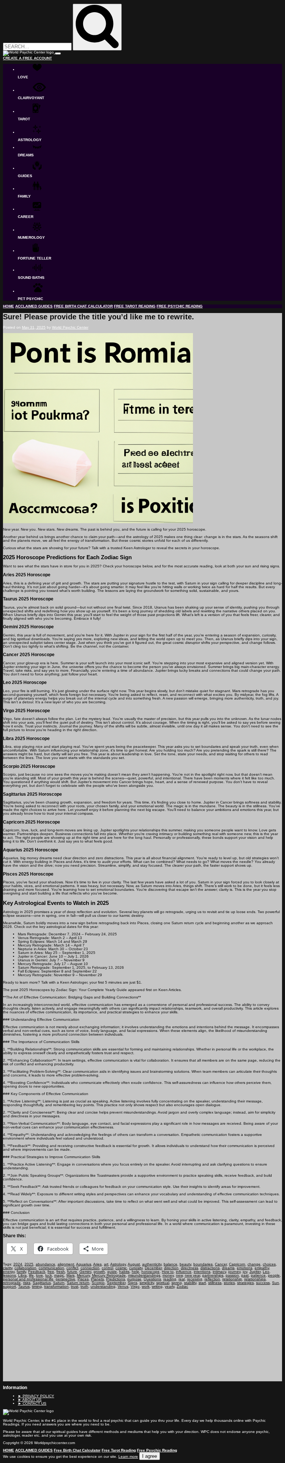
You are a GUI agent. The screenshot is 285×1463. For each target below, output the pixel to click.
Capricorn (237, 1264)
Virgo (135, 1286)
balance (170, 1264)
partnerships (212, 1275)
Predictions (115, 1279)
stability (190, 1283)
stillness (215, 1283)
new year (192, 1275)
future (72, 1272)
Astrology (118, 1264)
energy (8, 1272)
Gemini (85, 1272)
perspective (65, 1279)
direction (171, 1268)
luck (48, 1275)
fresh (60, 1272)
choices (269, 1264)
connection (90, 1268)
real (181, 1279)
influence (183, 1272)
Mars (70, 1275)
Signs (132, 1283)
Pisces (83, 1279)
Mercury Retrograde (109, 1275)
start (202, 1283)
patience (258, 1275)
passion (232, 1275)
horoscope (150, 1272)
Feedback (36, 1272)
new (179, 1275)
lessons (9, 1275)
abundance (45, 1264)
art (106, 1264)
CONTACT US (32, 1403)
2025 (28, 1264)
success (263, 1283)
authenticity (151, 1264)
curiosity (135, 1268)
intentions (202, 1272)
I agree (149, 1456)
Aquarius (83, 1264)
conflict (72, 1268)
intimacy (219, 1272)
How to (168, 1272)
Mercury (83, 1275)
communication (51, 1268)
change (254, 1264)
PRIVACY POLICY (36, 1396)
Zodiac (182, 1286)
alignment (66, 1264)
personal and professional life (28, 1279)
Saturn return (78, 1283)
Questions (152, 1279)
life (31, 1275)
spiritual (162, 1283)
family (21, 1272)
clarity (7, 1268)
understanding (103, 1286)
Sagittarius (42, 1283)
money (168, 1275)
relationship (232, 1279)
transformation (56, 1286)
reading (169, 1279)
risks (26, 1283)
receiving (194, 1279)
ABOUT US (30, 1400)
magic (59, 1275)
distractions (210, 1268)
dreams (228, 1268)
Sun (275, 1283)
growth (99, 1272)
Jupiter (255, 1272)
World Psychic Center (70, 327)
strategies (245, 1283)
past (245, 1275)
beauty (185, 1264)
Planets (97, 1279)
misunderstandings (144, 1275)
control (107, 1268)
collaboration (25, 1268)
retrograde (12, 1283)
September (116, 1283)
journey (234, 1272)
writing (157, 1286)
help (135, 1272)
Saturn (59, 1283)
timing (37, 1286)
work (146, 1286)
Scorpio (98, 1283)
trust (74, 1286)
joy (245, 1272)
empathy (262, 1268)
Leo (266, 1272)
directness (189, 1268)
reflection (212, 1279)
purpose (134, 1279)
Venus (123, 1286)
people (274, 1275)
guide (112, 1272)
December (153, 1268)
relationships (255, 1279)
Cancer (221, 1264)
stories (229, 1283)
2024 (17, 1264)
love (39, 1275)
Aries (97, 1264)
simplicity (147, 1283)
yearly (169, 1286)
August (134, 1264)
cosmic (121, 1268)
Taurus (24, 1286)
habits (124, 1272)
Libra (22, 1275)
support (9, 1286)
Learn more (128, 1456)
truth (84, 1286)
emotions (244, 1268)
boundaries (203, 1264)
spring (176, 1283)
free (51, 1272)
